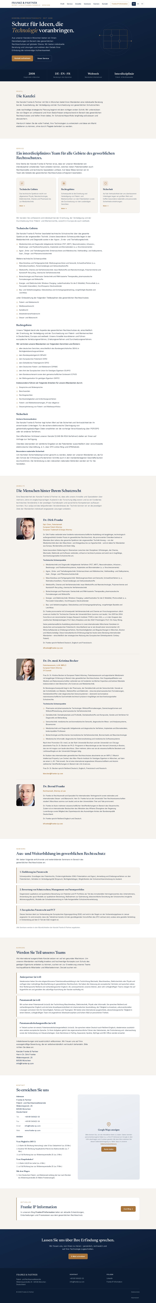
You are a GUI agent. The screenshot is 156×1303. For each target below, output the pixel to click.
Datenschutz (135, 1292)
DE (134, 4)
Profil (62, 4)
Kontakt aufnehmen (22, 58)
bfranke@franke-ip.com (53, 824)
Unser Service (43, 58)
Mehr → (22, 206)
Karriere (96, 4)
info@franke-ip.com (33, 1126)
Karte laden (109, 1149)
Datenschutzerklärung (108, 1144)
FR (142, 4)
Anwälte (78, 4)
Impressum (135, 1298)
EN (138, 4)
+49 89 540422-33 (32, 1117)
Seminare (87, 4)
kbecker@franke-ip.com (53, 774)
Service (70, 4)
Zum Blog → (128, 1209)
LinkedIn (110, 1278)
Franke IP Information (120, 4)
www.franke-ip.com (32, 1130)
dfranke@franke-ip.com (53, 648)
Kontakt (105, 4)
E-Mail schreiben (78, 1256)
